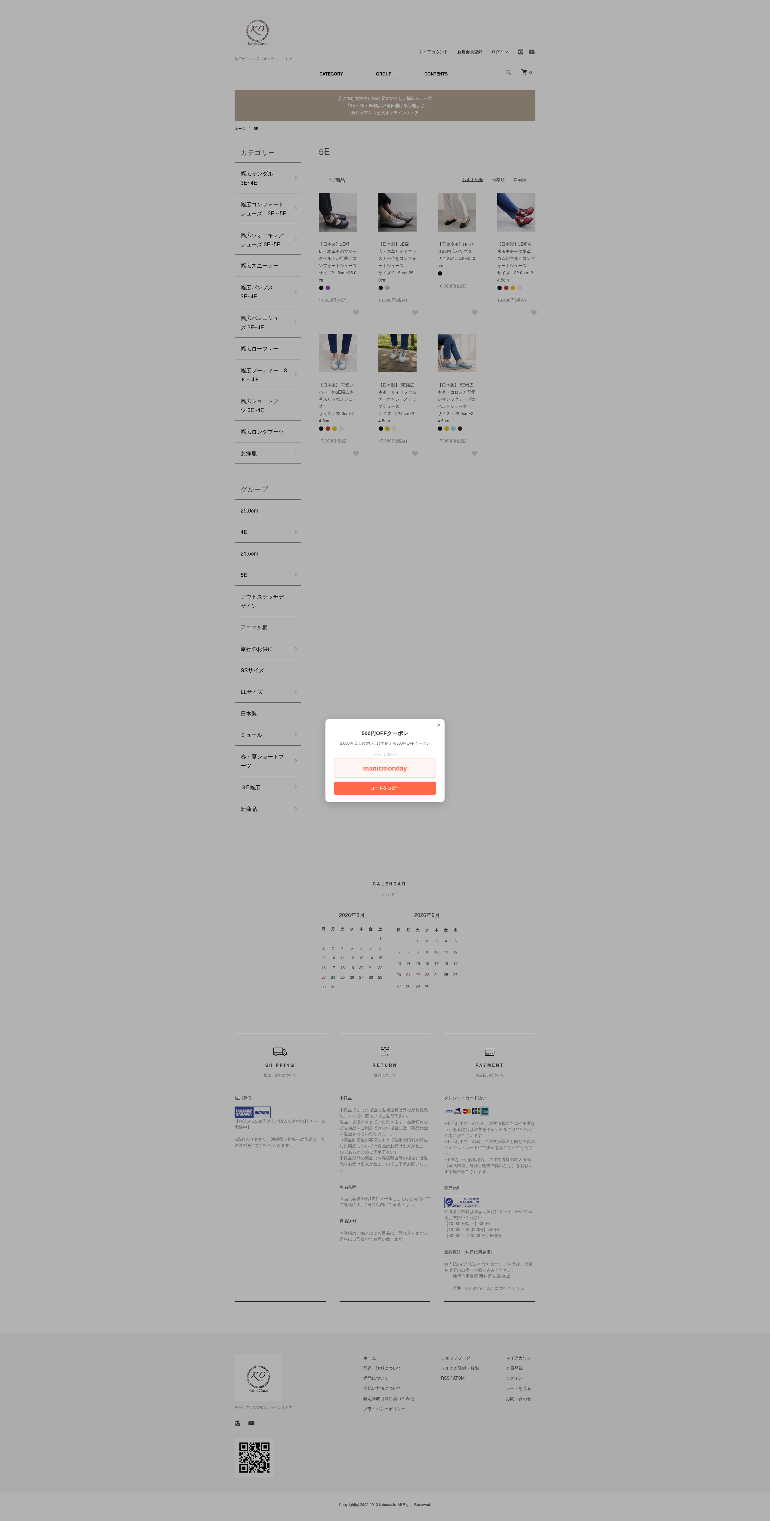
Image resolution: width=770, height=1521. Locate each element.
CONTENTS (436, 74)
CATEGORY (331, 74)
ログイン (499, 51)
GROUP (383, 74)
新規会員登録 (469, 51)
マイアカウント (433, 51)
